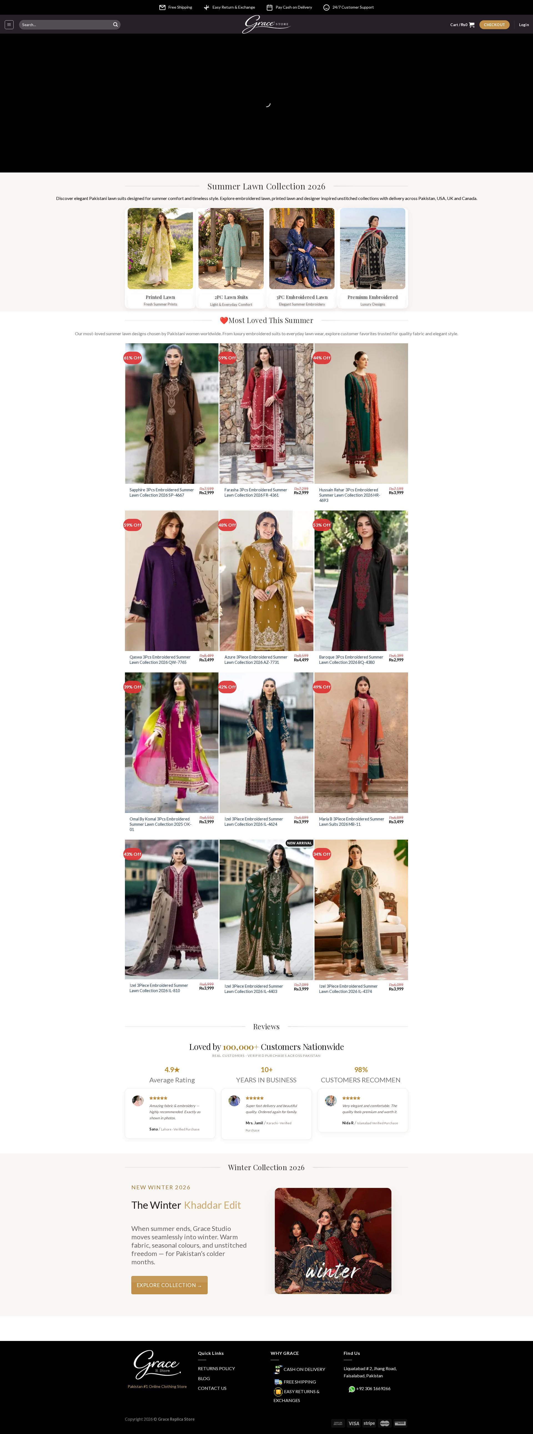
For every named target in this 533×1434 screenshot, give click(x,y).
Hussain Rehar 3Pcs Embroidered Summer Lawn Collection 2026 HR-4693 (349, 494)
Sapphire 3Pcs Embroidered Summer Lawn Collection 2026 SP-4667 (162, 492)
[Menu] (9, 24)
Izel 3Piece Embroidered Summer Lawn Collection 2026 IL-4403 (254, 989)
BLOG (204, 1378)
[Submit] (115, 24)
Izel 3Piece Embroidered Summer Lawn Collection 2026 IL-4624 (254, 822)
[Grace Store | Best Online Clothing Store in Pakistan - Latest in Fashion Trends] (266, 24)
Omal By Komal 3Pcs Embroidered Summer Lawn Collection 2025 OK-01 (161, 824)
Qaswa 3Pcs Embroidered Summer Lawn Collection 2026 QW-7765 (160, 660)
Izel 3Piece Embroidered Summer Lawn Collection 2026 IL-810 (159, 988)
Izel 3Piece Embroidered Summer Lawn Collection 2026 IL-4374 (348, 989)
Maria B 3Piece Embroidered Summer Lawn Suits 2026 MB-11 (351, 822)
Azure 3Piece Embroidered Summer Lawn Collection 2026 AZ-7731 (256, 660)
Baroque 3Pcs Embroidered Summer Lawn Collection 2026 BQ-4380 (351, 660)
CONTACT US (212, 1388)
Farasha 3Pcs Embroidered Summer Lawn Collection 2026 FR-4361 (256, 492)
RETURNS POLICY (216, 1368)
